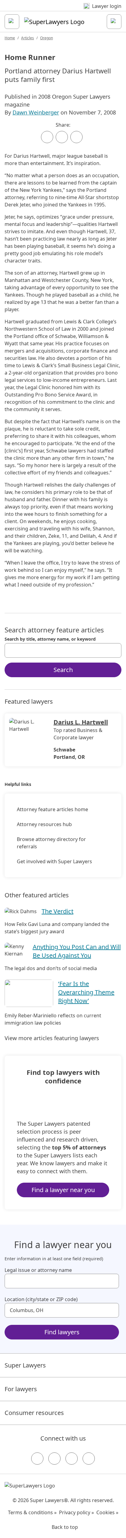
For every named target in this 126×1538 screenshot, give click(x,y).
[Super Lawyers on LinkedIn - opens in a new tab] (89, 1458)
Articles (27, 37)
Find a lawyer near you (63, 1190)
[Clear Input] (114, 650)
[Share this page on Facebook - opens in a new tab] (47, 137)
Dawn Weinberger (36, 112)
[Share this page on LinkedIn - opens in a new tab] (76, 137)
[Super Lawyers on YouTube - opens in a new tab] (71, 1458)
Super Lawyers (25, 1365)
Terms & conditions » (32, 1512)
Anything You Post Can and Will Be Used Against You (77, 951)
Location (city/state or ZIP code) (41, 1299)
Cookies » (107, 1512)
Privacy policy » (76, 1512)
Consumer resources (34, 1413)
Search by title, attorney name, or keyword (50, 639)
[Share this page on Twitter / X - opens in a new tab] (62, 137)
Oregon (46, 37)
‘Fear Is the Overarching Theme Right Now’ (86, 992)
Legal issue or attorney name (38, 1270)
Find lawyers (62, 1332)
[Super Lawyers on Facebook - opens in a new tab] (37, 1458)
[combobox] (63, 650)
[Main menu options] (12, 21)
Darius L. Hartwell (81, 722)
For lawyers (21, 1389)
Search (63, 670)
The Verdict (57, 911)
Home (10, 37)
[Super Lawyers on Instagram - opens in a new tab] (54, 1458)
